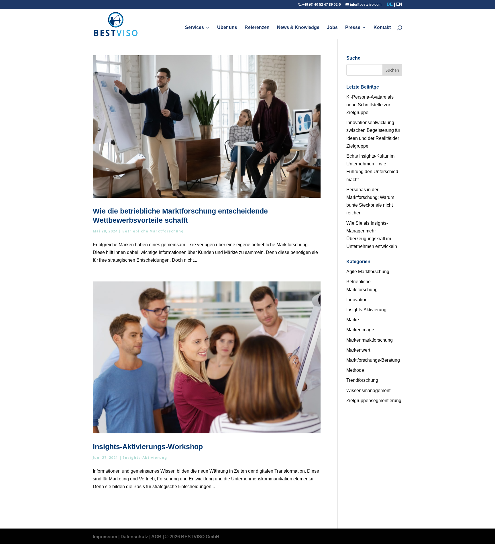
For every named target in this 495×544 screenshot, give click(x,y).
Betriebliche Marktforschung (153, 231)
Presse (352, 28)
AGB (156, 536)
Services (194, 28)
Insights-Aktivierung (145, 457)
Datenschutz (134, 536)
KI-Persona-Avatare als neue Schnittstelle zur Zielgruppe (370, 105)
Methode (355, 370)
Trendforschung (362, 380)
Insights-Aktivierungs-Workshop (148, 447)
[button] (12, 531)
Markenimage (360, 329)
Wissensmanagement (368, 390)
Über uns (227, 28)
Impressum (105, 536)
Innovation (357, 299)
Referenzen (257, 28)
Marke (352, 319)
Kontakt (382, 28)
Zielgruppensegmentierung (373, 400)
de (390, 4)
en (399, 4)
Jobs (332, 28)
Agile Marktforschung (367, 271)
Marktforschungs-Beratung (373, 360)
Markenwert (358, 350)
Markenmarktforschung (369, 340)
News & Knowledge (298, 28)
